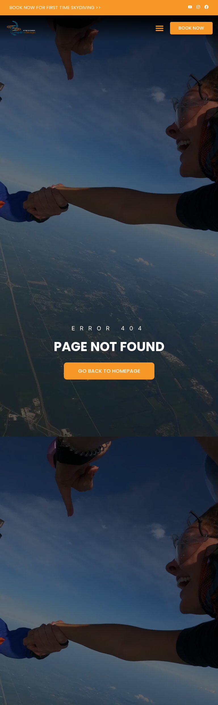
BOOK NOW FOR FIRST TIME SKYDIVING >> (55, 7)
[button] (159, 28)
